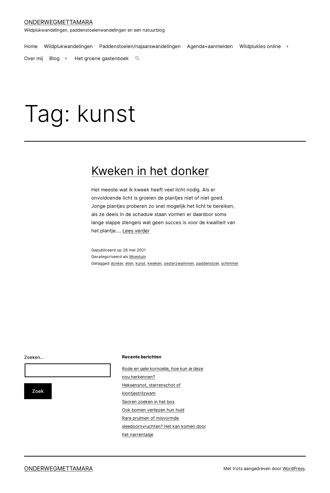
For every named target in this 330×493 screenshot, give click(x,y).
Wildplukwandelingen (68, 46)
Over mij (33, 58)
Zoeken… (34, 357)
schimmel (229, 263)
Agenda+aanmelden (210, 46)
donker (117, 263)
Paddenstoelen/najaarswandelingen (140, 46)
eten (129, 263)
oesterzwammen (179, 263)
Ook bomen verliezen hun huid (153, 409)
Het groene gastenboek (102, 58)
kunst (140, 263)
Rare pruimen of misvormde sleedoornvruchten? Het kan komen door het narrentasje (164, 426)
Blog (54, 58)
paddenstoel (207, 263)
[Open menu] (287, 46)
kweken (155, 263)
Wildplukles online (260, 46)
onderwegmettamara (58, 22)
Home (31, 46)
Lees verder (136, 231)
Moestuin (137, 256)
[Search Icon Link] (137, 59)
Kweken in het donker (150, 171)
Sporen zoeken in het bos (148, 401)
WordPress (294, 468)
